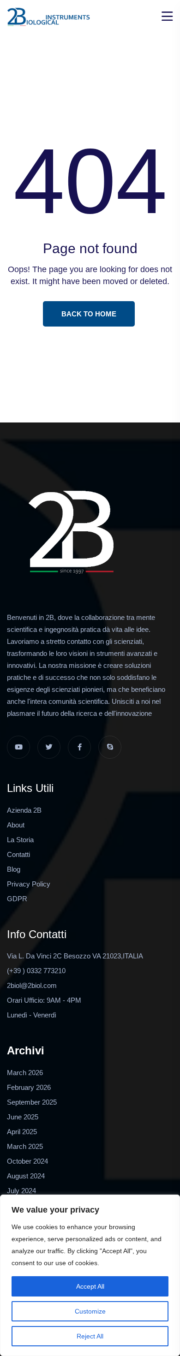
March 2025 (25, 1146)
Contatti (18, 854)
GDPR (17, 899)
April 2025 (22, 1132)
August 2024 (26, 1176)
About (15, 825)
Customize (90, 1311)
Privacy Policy (28, 884)
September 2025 (32, 1102)
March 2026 (25, 1072)
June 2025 (22, 1117)
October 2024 (27, 1161)
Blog (13, 869)
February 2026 (29, 1087)
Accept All (90, 1286)
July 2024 (21, 1191)
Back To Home (88, 314)
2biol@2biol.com (32, 985)
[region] (90, 1275)
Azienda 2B (24, 810)
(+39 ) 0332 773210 (36, 971)
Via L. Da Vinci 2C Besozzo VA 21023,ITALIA (75, 956)
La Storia (20, 840)
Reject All (90, 1336)
